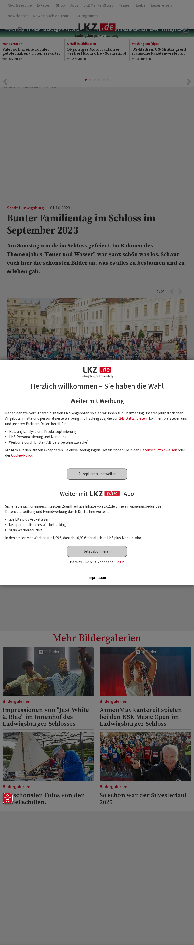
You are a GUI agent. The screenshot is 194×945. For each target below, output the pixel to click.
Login (119, 562)
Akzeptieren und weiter (97, 474)
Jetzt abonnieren (97, 551)
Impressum (97, 577)
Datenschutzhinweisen (158, 450)
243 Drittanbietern (133, 418)
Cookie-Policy (21, 455)
